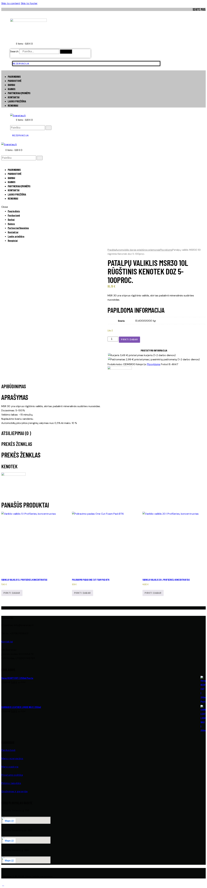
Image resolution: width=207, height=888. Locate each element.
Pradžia (112, 250)
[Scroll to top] (3, 884)
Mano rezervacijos (12, 758)
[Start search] (48, 128)
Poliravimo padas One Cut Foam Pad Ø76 (90, 579)
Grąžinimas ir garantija (14, 791)
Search (14, 51)
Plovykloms (166, 250)
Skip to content (10, 3)
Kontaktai (7, 641)
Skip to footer (29, 3)
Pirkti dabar (129, 339)
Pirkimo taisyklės (11, 783)
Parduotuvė (8, 750)
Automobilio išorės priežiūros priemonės (138, 250)
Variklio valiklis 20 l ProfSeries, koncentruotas (166, 579)
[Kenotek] (120, 368)
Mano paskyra (9, 766)
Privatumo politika (12, 775)
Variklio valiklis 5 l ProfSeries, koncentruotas (24, 579)
